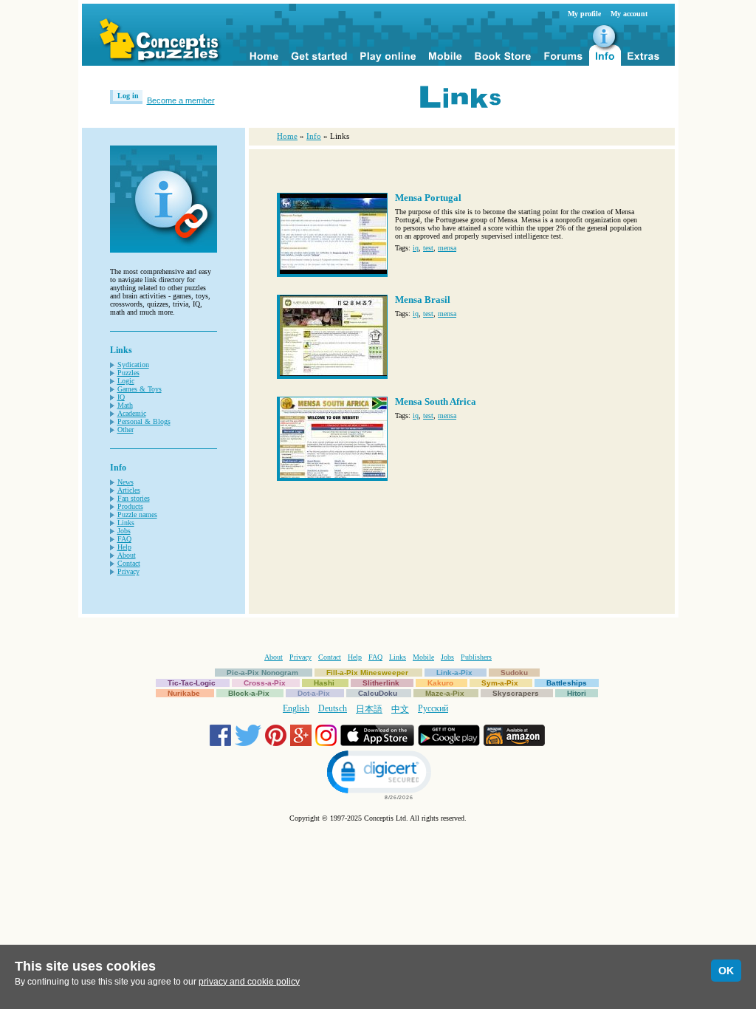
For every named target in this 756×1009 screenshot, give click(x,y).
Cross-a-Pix (265, 683)
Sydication (133, 364)
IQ (121, 397)
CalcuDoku (377, 693)
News (125, 482)
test (428, 248)
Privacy (128, 571)
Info (313, 135)
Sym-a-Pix (499, 683)
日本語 (369, 709)
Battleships (566, 683)
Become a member (181, 100)
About (126, 555)
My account (629, 14)
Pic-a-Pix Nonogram (262, 672)
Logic (125, 381)
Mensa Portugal (428, 197)
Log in (128, 96)
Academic (131, 413)
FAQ (124, 539)
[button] (378, 774)
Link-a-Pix (454, 672)
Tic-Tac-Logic (192, 683)
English (296, 708)
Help (124, 547)
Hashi (324, 683)
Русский (433, 708)
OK (726, 970)
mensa (447, 248)
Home (287, 135)
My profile (584, 14)
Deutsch (332, 708)
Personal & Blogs (144, 421)
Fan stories (133, 498)
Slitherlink (380, 683)
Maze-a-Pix (444, 693)
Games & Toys (139, 389)
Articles (128, 490)
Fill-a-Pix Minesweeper (367, 672)
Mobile (423, 657)
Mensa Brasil (422, 299)
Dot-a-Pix (314, 693)
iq (416, 248)
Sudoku (514, 672)
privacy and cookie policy (249, 981)
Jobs (124, 531)
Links (125, 523)
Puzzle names (137, 514)
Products (130, 506)
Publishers (476, 657)
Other (125, 429)
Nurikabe (184, 693)
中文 (400, 709)
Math (125, 405)
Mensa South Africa (435, 401)
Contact (128, 563)
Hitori (576, 693)
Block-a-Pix (248, 693)
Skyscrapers (515, 693)
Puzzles (128, 373)
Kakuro (440, 683)
